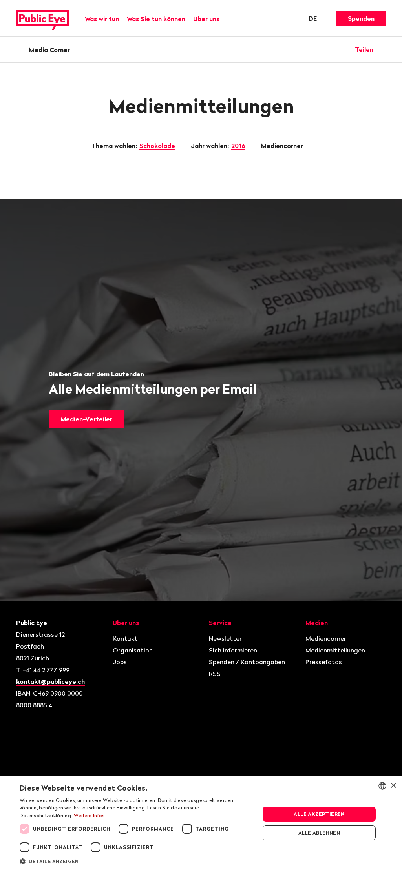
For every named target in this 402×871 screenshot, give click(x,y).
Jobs (120, 662)
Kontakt (125, 638)
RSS (215, 674)
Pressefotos (323, 662)
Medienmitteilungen (335, 650)
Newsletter (225, 638)
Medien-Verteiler (86, 419)
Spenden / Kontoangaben (247, 662)
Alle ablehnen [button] (319, 833)
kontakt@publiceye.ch (50, 681)
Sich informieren (233, 650)
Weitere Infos (89, 815)
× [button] (393, 786)
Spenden (361, 18)
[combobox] (382, 786)
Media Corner (49, 50)
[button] (136, 860)
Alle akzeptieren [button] (319, 814)
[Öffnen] (383, 49)
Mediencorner (283, 145)
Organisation (133, 650)
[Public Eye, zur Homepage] (42, 18)
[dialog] (201, 823)
